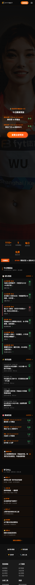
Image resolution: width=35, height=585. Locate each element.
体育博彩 (4, 568)
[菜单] (31, 3)
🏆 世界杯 (11, 555)
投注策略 (21, 573)
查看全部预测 (17, 135)
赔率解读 (4, 571)
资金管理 (21, 571)
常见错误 (21, 575)
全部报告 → (29, 276)
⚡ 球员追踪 (24, 549)
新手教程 (21, 568)
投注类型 (4, 573)
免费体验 (24, 3)
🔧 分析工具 (23, 555)
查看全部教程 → (17, 540)
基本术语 (4, 575)
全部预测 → (29, 415)
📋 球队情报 (10, 549)
